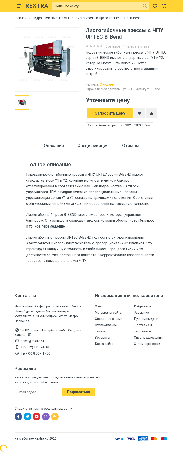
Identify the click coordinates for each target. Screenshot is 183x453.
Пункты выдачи (146, 319)
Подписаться (78, 392)
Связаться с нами (108, 319)
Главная (20, 18)
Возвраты (102, 338)
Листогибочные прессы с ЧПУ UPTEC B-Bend (119, 125)
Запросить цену (110, 113)
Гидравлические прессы (51, 18)
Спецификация (93, 145)
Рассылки (141, 313)
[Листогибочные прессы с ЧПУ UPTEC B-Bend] (47, 59)
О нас (99, 306)
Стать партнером (147, 344)
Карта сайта (104, 344)
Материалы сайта (108, 313)
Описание (54, 145)
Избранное (142, 306)
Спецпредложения (148, 338)
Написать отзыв (137, 46)
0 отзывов (113, 46)
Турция (126, 89)
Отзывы (130, 145)
